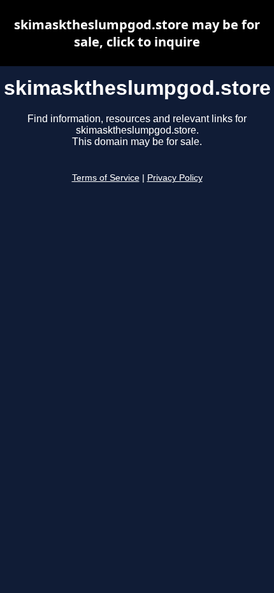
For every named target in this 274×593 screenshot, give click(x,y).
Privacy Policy (175, 178)
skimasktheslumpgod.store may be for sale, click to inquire (137, 33)
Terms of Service (106, 178)
